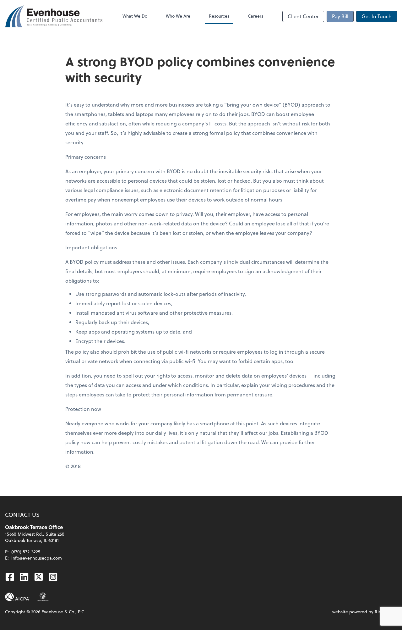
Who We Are (178, 16)
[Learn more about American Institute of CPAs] (17, 597)
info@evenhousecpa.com (36, 558)
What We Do (134, 16)
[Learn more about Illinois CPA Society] (43, 597)
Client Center (303, 16)
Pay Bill (340, 16)
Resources (219, 16)
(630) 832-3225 (25, 551)
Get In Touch (376, 16)
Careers (255, 16)
